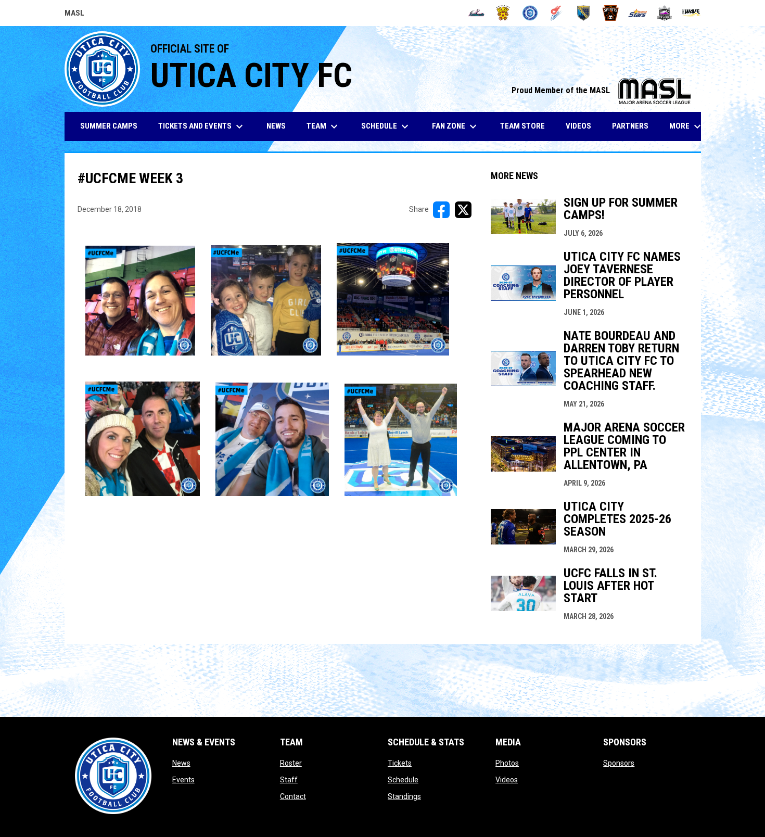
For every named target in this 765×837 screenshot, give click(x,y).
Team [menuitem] (323, 126)
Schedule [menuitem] (386, 126)
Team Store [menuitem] (526, 126)
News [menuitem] (276, 126)
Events (183, 780)
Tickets (400, 763)
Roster (291, 763)
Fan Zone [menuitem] (455, 126)
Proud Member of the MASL (601, 90)
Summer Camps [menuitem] (108, 126)
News (181, 763)
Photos (507, 763)
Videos (506, 780)
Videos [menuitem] (578, 126)
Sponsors (618, 763)
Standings (404, 796)
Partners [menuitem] (630, 126)
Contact (293, 796)
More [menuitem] (686, 126)
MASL (74, 14)
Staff (289, 780)
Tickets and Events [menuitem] (202, 126)
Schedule (403, 780)
